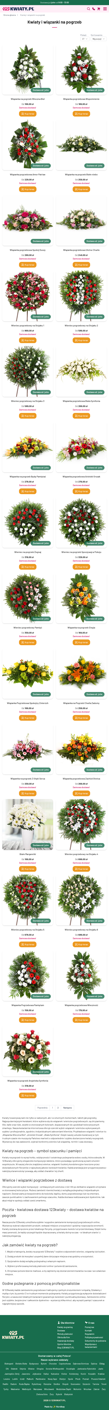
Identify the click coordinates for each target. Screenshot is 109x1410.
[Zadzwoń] (88, 9)
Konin (83, 1374)
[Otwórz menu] (105, 9)
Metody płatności (65, 1334)
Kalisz (46, 1374)
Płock (77, 1379)
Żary (104, 1389)
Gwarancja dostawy (65, 1341)
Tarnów (96, 1384)
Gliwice (31, 1369)
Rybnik (59, 1394)
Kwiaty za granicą (65, 1327)
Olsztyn (62, 1379)
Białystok (68, 1394)
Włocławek (49, 1389)
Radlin (5, 1384)
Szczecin (86, 1384)
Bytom (44, 1363)
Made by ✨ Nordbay (54, 1406)
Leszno (7, 1379)
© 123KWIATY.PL (54, 1400)
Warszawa (37, 1389)
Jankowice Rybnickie (86, 1369)
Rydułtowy (36, 1384)
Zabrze (96, 1389)
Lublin (15, 1379)
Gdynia (23, 1369)
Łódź (22, 1379)
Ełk (7, 1369)
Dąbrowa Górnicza (81, 1363)
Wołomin (77, 1389)
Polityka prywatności (94, 1337)
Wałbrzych (26, 1389)
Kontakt (88, 1330)
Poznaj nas (89, 1327)
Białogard (9, 1363)
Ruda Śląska (24, 1384)
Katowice (55, 1374)
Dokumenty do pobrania (95, 1341)
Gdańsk (14, 1369)
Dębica (94, 1363)
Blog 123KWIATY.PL (65, 1347)
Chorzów (53, 1363)
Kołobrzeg (73, 1374)
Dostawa (61, 1330)
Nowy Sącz (52, 1379)
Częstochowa (65, 1363)
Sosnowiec (75, 1384)
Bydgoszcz (34, 1363)
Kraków (101, 1374)
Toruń (103, 1384)
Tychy (6, 1389)
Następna (67, 1108)
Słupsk (65, 1384)
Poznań (86, 1379)
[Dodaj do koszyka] (98, 9)
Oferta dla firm (63, 1337)
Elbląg (102, 1363)
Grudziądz (70, 1369)
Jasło (100, 1369)
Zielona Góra (41, 1394)
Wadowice (15, 1389)
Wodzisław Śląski (63, 1389)
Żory (52, 1394)
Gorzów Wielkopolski (55, 1369)
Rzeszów (47, 1384)
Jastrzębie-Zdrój (12, 1374)
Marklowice (41, 1379)
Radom (14, 1384)
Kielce (64, 1374)
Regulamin (89, 1334)
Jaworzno (26, 1374)
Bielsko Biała (21, 1363)
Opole (70, 1379)
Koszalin (92, 1374)
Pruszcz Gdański (98, 1379)
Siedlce (57, 1384)
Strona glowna (9, 15)
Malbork (30, 1379)
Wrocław (87, 1389)
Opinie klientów (64, 1344)
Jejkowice (36, 1374)
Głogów (40, 1369)
